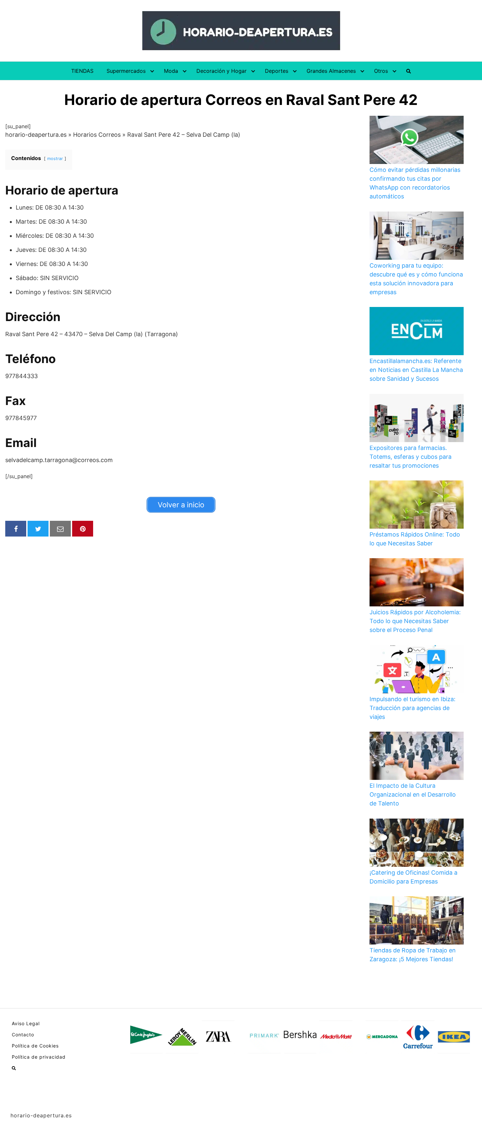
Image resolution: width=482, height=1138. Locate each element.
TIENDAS (82, 71)
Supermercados (126, 71)
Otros (381, 71)
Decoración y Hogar (221, 71)
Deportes (276, 71)
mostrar (55, 158)
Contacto (23, 1034)
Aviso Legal (26, 1023)
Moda (171, 71)
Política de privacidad (39, 1057)
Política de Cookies (35, 1045)
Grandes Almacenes (331, 71)
